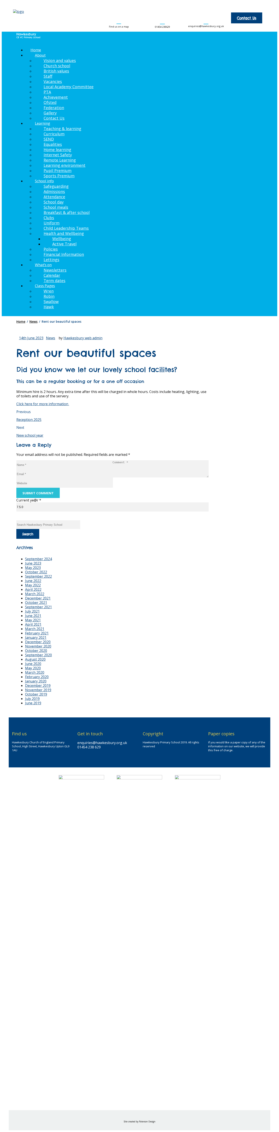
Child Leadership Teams (66, 228)
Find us (19, 734)
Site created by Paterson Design (139, 1121)
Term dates (54, 280)
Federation (54, 107)
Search (27, 534)
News (50, 338)
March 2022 (34, 593)
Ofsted (50, 102)
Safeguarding (56, 186)
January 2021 (35, 637)
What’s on (43, 264)
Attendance (54, 196)
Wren (49, 291)
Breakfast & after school (67, 212)
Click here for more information (42, 403)
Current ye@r (28, 500)
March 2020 (34, 672)
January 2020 (35, 681)
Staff (48, 76)
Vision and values (60, 60)
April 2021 (33, 624)
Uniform (52, 223)
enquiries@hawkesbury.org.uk (206, 26)
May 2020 (33, 668)
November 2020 (38, 646)
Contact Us (246, 18)
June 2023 (33, 563)
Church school (57, 65)
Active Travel (64, 243)
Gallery (50, 112)
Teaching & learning (62, 128)
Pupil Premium (57, 170)
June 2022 (33, 580)
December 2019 (38, 685)
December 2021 (38, 598)
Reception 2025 (28, 419)
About (40, 55)
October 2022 (36, 572)
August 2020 (35, 659)
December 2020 (38, 641)
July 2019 (32, 698)
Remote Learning (60, 160)
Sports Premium (59, 175)
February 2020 (37, 676)
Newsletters (55, 270)
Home (36, 49)
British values (56, 71)
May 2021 (33, 620)
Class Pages (45, 285)
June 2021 (33, 615)
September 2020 (38, 655)
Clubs (49, 217)
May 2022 (33, 585)
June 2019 (33, 703)
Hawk (49, 306)
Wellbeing (61, 238)
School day (54, 202)
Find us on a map (119, 26)
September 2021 (38, 607)
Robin (49, 296)
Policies (51, 249)
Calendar (52, 275)
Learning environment (64, 165)
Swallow (51, 301)
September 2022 (38, 576)
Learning (42, 123)
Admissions (54, 191)
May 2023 (33, 567)
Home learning (57, 149)
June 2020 (33, 663)
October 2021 (36, 602)
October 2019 (36, 694)
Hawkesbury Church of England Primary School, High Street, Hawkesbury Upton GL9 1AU (40, 746)
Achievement (56, 97)
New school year (29, 435)
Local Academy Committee (69, 86)
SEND (49, 139)
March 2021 (34, 628)
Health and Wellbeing (64, 233)
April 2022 (33, 589)
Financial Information (64, 254)
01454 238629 (162, 26)
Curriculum (54, 133)
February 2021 (37, 633)
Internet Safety (58, 154)
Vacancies (53, 81)
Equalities (53, 144)
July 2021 (32, 611)
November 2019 (38, 689)
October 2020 (36, 650)
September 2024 (38, 559)
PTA (47, 92)
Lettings (51, 259)
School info (44, 180)
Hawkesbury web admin (82, 338)
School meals (56, 207)
